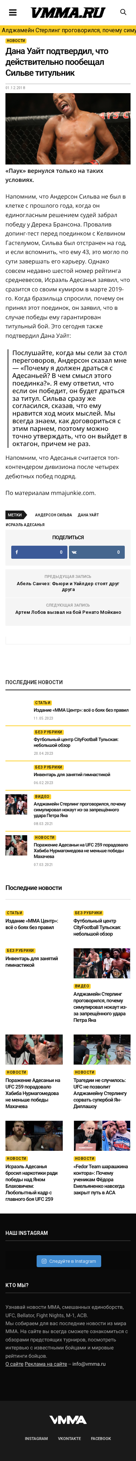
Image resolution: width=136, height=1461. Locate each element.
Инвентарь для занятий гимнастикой (72, 775)
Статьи (42, 703)
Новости (16, 41)
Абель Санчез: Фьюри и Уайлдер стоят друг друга (68, 586)
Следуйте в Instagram (72, 1261)
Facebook (101, 1438)
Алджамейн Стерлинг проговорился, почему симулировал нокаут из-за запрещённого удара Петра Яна (69, 30)
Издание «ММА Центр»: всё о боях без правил (81, 710)
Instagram (36, 1438)
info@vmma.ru (89, 1364)
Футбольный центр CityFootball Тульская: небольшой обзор (97, 927)
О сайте (14, 1364)
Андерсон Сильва (53, 515)
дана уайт (88, 515)
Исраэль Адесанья (25, 525)
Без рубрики (48, 732)
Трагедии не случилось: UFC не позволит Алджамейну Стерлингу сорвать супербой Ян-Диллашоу (100, 1094)
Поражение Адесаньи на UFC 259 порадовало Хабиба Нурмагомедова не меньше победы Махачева (81, 850)
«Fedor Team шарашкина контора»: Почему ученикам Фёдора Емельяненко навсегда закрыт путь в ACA (101, 1180)
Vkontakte (69, 1438)
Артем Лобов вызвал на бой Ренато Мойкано (68, 612)
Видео (42, 797)
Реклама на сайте (46, 1364)
